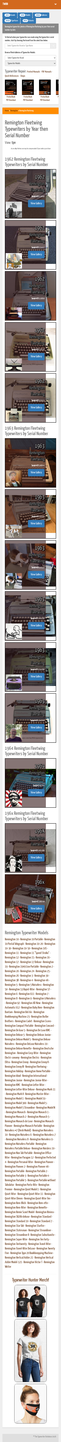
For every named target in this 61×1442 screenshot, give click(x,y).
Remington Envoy (20, 1062)
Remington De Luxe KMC (38, 1030)
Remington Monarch (16, 1112)
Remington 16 (43, 957)
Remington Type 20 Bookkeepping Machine (31, 1253)
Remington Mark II (15, 1094)
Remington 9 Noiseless (44, 998)
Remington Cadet (23, 1021)
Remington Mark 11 (45, 1089)
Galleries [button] (41, 15)
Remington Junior (13, 1080)
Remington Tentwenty (16, 1244)
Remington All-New (31, 1003)
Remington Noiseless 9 (41, 1139)
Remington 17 (12, 962)
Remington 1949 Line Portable (24, 966)
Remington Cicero (42, 1021)
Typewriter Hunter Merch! (30, 1280)
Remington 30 (41, 975)
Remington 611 (26, 994)
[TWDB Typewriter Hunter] (30, 1301)
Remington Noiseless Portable (19, 1144)
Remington (14, 111)
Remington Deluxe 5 (15, 1035)
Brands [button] (10, 15)
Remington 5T (43, 989)
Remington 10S (39, 948)
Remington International (34, 1075)
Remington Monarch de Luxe (19, 1121)
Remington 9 (25, 998)
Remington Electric (30, 1057)
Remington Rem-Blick (15, 1203)
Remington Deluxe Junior (38, 1035)
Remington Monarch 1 (37, 1112)
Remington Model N (45, 1107)
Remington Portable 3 (15, 1175)
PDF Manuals (47, 72)
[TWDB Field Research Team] (30, 1403)
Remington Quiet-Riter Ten (37, 1198)
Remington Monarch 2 (15, 1116)
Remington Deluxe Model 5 (18, 1039)
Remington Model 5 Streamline (20, 1107)
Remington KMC (12, 1085)
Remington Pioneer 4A (38, 1166)
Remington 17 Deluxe (30, 962)
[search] (30, 58)
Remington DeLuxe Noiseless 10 (31, 1044)
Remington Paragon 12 (22, 1157)
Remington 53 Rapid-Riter (22, 989)
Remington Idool (13, 1075)
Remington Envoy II (39, 1062)
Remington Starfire (35, 1225)
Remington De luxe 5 (15, 1030)
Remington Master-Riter (37, 1094)
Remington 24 (27, 971)
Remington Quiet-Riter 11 (30, 1194)
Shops (22, 76)
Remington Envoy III (14, 1066)
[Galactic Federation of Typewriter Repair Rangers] (30, 1350)
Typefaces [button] (12, 21)
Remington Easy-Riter (27, 1053)
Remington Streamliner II (17, 1235)
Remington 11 (12, 953)
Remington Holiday (14, 1071)
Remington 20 (12, 971)
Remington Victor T (33, 1262)
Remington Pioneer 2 (15, 1166)
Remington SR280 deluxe (17, 1216)
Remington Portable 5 (15, 1180)
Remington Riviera (45, 1212)
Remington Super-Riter (16, 1239)
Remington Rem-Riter (15, 1207)
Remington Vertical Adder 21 (19, 1257)
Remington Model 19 (35, 1098)
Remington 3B (12, 980)
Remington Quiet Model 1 (26, 1189)
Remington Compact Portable (19, 1025)
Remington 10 (12, 939)
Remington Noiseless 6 (20, 1134)
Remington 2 (46, 966)
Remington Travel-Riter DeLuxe (20, 1248)
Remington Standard (41, 1216)
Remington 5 (11, 984)
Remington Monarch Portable (28, 1126)
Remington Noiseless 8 (17, 1139)
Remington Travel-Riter (39, 1244)
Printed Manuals (33, 72)
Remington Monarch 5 (38, 1116)
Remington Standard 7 (41, 1221)
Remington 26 (12, 975)
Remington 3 (26, 975)
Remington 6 (11, 994)
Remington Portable (14, 1171)
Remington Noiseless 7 (44, 1134)
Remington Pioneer (44, 1162)
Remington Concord (44, 1025)
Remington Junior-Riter (35, 1080)
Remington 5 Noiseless (30, 984)
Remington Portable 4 (38, 1175)
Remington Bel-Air (23, 1012)
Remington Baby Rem (31, 1007)
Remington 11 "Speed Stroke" (34, 953)
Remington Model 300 (15, 1103)
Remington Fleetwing (35, 1066)
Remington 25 (43, 971)
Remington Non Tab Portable (18, 1153)
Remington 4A (41, 980)
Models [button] (25, 15)
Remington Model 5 (37, 1103)
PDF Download (11, 100)
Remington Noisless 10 (43, 1148)
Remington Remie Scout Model (19, 1212)
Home (7, 111)
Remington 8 (11, 998)
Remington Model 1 (14, 1098)
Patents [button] (29, 21)
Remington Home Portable (37, 1071)
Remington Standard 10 (16, 1221)
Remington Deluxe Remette (18, 1048)
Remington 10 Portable (31, 939)
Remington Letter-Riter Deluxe (19, 1089)
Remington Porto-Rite (26, 1184)
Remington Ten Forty (39, 1239)
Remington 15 (27, 957)
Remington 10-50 (21, 948)
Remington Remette (37, 1207)
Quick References (12, 76)
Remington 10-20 (34, 944)
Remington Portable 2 (36, 1171)
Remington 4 (26, 980)
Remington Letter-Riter (33, 1085)
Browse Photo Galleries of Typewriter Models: (20, 53)
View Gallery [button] (36, 203)
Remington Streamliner (39, 1230)
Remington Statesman (16, 1230)
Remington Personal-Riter (20, 1162)
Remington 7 (42, 994)
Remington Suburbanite (42, 1235)
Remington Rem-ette (37, 1203)
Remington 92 (13, 1003)
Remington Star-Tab (14, 1225)
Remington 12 (12, 957)
